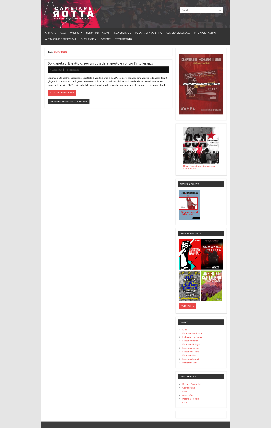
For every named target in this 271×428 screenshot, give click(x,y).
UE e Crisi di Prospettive (148, 33)
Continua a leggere (62, 92)
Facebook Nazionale (192, 333)
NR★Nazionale (72, 70)
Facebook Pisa (189, 355)
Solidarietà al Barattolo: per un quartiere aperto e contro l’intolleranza (100, 63)
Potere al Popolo (190, 399)
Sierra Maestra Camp (98, 33)
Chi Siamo (50, 33)
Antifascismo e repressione (61, 39)
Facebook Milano (190, 352)
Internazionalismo (205, 33)
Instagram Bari (189, 363)
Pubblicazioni (89, 39)
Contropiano (188, 388)
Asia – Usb (187, 395)
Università (76, 33)
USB (184, 391)
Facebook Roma (190, 341)
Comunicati (82, 102)
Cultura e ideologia (178, 33)
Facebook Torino (190, 348)
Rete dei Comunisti (191, 384)
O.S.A (63, 33)
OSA (184, 402)
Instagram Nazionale (192, 337)
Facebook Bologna (191, 344)
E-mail (185, 330)
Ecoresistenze (122, 33)
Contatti (106, 39)
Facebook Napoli (190, 359)
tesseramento (123, 39)
